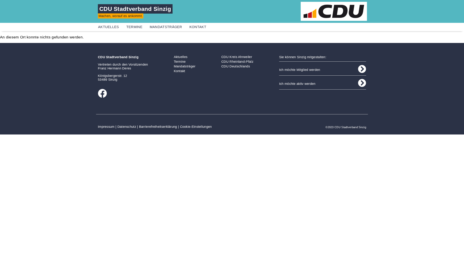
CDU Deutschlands (235, 66)
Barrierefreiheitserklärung (158, 127)
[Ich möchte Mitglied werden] (362, 69)
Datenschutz (126, 127)
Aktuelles (108, 27)
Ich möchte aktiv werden (297, 84)
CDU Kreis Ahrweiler (236, 57)
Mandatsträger (166, 27)
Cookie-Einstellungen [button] (196, 127)
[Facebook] (102, 93)
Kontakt (197, 27)
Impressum (106, 127)
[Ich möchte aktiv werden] (362, 83)
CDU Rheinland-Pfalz (237, 61)
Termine (134, 27)
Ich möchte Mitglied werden (299, 70)
